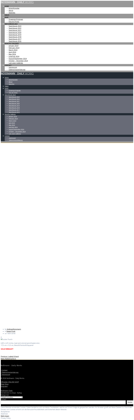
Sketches (12, 13)
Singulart (4, 386)
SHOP (6, 17)
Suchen (3, 399)
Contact (8, 65)
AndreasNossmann (14, 329)
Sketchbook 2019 (15, 35)
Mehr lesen (5, 416)
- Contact (4, 370)
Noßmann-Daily (7, 391)
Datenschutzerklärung (17, 69)
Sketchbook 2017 (15, 39)
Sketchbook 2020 (15, 33)
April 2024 (12, 52)
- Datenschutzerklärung (9, 372)
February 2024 (14, 48)
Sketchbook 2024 (11, 24)
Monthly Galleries (12, 43)
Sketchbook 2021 (15, 30)
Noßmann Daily (17, 2)
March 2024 (13, 50)
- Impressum (5, 374)
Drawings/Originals (16, 19)
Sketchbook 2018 (15, 37)
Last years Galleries (16, 63)
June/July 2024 (14, 56)
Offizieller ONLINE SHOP (10, 382)
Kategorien (5, 395)
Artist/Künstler (14, 8)
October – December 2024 (18, 61)
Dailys (7, 15)
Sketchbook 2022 (15, 28)
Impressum (13, 67)
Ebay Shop (5, 384)
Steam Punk (10, 331)
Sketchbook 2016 (15, 41)
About (11, 10)
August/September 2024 (18, 59)
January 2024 (13, 46)
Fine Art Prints (14, 22)
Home (7, 6)
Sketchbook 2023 (15, 26)
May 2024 (12, 54)
